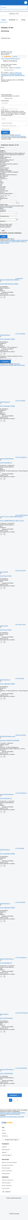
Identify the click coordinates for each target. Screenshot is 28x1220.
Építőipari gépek (21, 1112)
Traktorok (14, 1112)
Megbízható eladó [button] (5, 38)
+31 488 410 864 (17, 72)
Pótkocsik (17, 1114)
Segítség (4, 1133)
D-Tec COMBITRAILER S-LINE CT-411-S (12, 520)
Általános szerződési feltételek (9, 1162)
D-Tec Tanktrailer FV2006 (7, 339)
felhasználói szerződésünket (18, 136)
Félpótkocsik (3, 1112)
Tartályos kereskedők (18, 1116)
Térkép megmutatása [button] (6, 94)
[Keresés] (25, 7)
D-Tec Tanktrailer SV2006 (7, 684)
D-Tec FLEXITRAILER (6, 1073)
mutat (3, 230)
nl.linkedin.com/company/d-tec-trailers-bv (11, 74)
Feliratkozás (5, 361)
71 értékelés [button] (14, 56)
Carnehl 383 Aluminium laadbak (9, 284)
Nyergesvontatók (4, 1114)
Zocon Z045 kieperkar (6, 1018)
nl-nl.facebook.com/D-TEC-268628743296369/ (13, 75)
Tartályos (9, 1112)
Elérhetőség (5, 1136)
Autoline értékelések (7, 1170)
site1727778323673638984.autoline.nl (10, 58)
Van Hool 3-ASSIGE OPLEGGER (9, 740)
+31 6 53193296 (16, 67)
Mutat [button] (10, 67)
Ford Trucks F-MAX (5, 576)
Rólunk (3, 1130)
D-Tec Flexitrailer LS (6, 462)
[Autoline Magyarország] (10, 2)
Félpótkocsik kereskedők (6, 1116)
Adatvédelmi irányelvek (7, 1165)
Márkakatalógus (6, 1173)
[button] (25, 2)
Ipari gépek (12, 1114)
